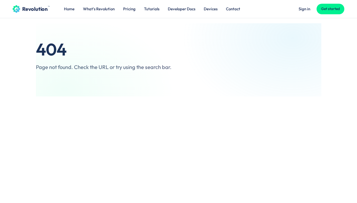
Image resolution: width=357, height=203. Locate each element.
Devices (210, 8)
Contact (233, 8)
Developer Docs (181, 8)
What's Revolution (99, 8)
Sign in (304, 8)
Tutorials (151, 8)
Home (69, 8)
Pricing (129, 8)
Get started (330, 8)
